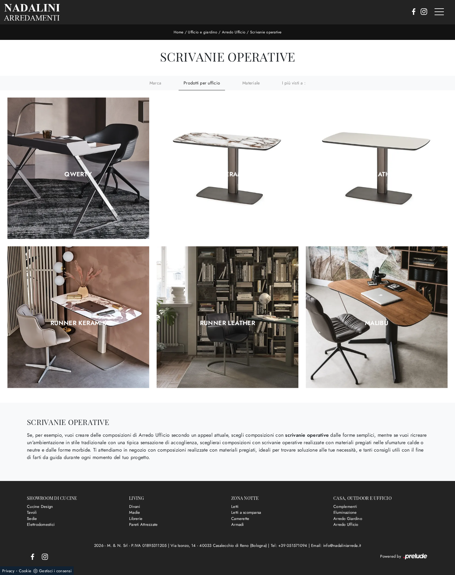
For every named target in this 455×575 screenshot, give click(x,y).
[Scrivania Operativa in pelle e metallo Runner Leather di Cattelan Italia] (227, 317)
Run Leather (376, 174)
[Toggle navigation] (439, 12)
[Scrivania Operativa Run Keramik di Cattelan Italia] (227, 168)
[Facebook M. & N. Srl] (412, 12)
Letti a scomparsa (246, 512)
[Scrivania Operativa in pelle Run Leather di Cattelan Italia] (377, 168)
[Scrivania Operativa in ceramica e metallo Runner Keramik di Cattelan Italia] (78, 317)
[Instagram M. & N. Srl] (422, 12)
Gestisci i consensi (55, 571)
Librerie (135, 518)
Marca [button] (155, 83)
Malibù (376, 323)
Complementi (345, 506)
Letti (234, 506)
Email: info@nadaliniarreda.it (336, 545)
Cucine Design (40, 506)
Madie (134, 512)
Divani (134, 506)
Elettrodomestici (40, 524)
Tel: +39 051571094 (290, 545)
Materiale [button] (251, 83)
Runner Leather (227, 323)
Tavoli (32, 512)
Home (179, 32)
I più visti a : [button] (294, 83)
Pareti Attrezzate (143, 524)
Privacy (8, 571)
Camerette (240, 518)
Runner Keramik (78, 323)
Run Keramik (227, 174)
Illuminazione (345, 512)
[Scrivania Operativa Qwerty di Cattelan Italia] (78, 168)
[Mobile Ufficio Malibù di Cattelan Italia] (377, 317)
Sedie (32, 518)
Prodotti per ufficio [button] (202, 83)
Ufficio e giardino (202, 32)
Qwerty (78, 174)
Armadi (237, 524)
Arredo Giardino (347, 518)
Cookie (25, 571)
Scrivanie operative (266, 32)
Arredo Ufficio (234, 32)
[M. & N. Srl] (32, 12)
